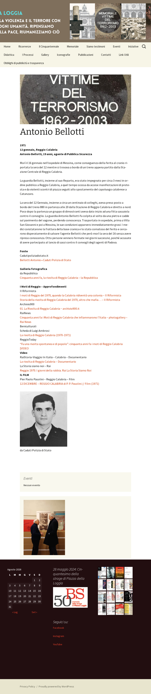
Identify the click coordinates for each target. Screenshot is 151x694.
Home (7, 46)
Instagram (58, 636)
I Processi (27, 54)
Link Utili (124, 54)
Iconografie (63, 54)
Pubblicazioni (85, 54)
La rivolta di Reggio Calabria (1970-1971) (45, 335)
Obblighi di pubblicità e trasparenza (24, 63)
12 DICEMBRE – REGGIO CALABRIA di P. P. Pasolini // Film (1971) (59, 383)
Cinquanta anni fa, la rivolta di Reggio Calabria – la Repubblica (59, 277)
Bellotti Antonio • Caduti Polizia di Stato (45, 260)
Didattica (9, 54)
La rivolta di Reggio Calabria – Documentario (48, 361)
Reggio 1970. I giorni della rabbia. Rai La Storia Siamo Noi (55, 370)
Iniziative (133, 46)
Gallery (45, 54)
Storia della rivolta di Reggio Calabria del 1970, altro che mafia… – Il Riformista (70, 300)
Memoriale (73, 46)
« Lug (15, 612)
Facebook (58, 627)
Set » (34, 612)
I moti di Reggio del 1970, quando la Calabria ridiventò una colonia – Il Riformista (70, 295)
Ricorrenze (24, 46)
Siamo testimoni (96, 46)
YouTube (57, 644)
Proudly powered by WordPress (56, 686)
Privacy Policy (27, 686)
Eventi (116, 46)
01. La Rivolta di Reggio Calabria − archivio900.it (50, 308)
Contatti (106, 54)
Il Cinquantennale (49, 46)
